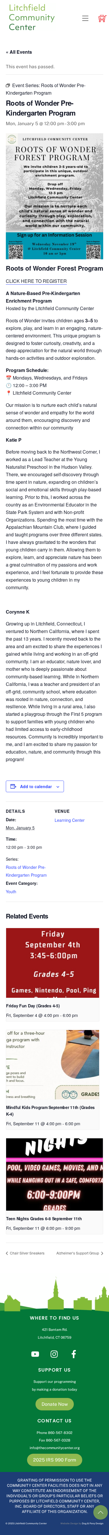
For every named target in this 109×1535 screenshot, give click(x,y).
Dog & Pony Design (92, 1523)
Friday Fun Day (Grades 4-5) (33, 1006)
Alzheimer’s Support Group (78, 1252)
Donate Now (55, 1404)
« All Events (19, 51)
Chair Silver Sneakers (26, 1252)
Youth (11, 891)
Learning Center (70, 820)
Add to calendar (36, 786)
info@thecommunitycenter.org (55, 1448)
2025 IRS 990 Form (54, 1460)
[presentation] (52, 963)
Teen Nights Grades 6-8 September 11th (44, 1218)
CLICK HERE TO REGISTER (36, 281)
